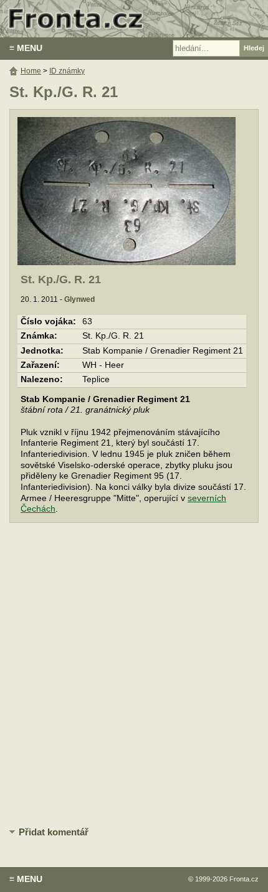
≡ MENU (25, 48)
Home (31, 71)
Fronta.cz (244, 879)
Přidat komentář (54, 832)
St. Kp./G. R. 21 (61, 279)
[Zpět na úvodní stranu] (134, 18)
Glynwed (79, 299)
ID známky (67, 71)
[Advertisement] (134, 675)
